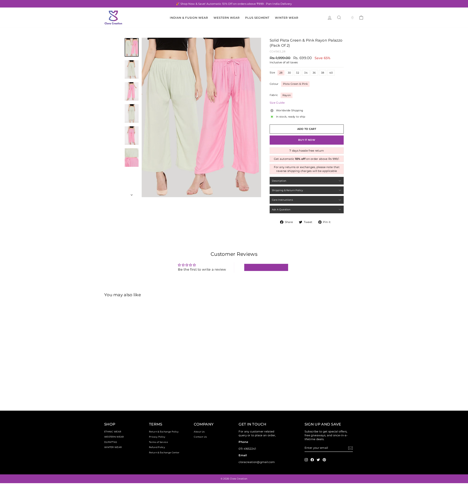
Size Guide (277, 102)
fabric (274, 95)
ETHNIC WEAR (112, 431)
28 (281, 72)
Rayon (286, 95)
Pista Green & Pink (295, 84)
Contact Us (200, 436)
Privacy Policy (157, 436)
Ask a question (281, 209)
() (352, 17)
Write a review (266, 267)
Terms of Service (158, 442)
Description (279, 180)
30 (289, 72)
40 (331, 72)
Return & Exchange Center (164, 452)
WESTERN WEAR (114, 436)
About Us (199, 431)
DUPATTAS (110, 442)
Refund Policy (157, 447)
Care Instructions (282, 199)
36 (314, 72)
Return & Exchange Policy (164, 431)
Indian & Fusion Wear (189, 17)
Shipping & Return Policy (287, 190)
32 (297, 72)
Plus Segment (257, 17)
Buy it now (306, 140)
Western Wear (227, 17)
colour (274, 84)
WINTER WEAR (113, 447)
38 (322, 72)
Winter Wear (286, 17)
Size (272, 72)
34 (305, 72)
